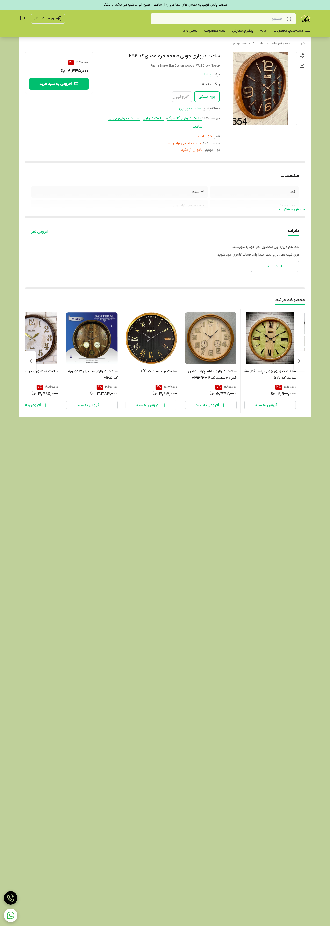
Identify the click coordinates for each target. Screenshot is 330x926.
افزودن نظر (39, 231)
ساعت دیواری (241, 43)
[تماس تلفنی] (10, 898)
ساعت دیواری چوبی (124, 118)
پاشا (207, 74)
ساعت (260, 43)
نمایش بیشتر (294, 209)
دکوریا (301, 43)
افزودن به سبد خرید (55, 83)
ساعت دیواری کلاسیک (184, 118)
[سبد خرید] (22, 19)
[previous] (299, 361)
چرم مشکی (207, 96)
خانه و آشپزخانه (280, 43)
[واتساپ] (10, 915)
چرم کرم (182, 96)
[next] (30, 361)
